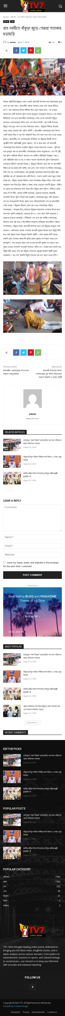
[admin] (5, 42)
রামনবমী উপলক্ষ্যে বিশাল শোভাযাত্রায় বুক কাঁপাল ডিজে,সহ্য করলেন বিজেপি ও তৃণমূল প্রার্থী (49, 374)
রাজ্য (12, 21)
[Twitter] (23, 50)
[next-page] (10, 490)
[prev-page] (5, 490)
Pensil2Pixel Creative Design (15, 1006)
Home (6, 17)
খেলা (5, 483)
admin (13, 42)
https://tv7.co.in (32, 418)
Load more (31, 722)
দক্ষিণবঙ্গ (13, 17)
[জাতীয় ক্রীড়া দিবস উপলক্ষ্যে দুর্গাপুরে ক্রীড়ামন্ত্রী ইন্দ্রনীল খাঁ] (12, 478)
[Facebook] (16, 50)
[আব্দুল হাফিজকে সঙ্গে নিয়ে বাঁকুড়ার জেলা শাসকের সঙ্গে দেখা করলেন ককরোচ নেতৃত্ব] (12, 711)
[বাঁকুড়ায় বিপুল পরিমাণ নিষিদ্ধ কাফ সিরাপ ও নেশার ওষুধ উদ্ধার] (12, 461)
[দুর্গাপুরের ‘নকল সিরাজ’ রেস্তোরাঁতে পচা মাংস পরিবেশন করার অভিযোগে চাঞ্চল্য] (12, 445)
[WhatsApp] (38, 50)
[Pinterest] (31, 50)
